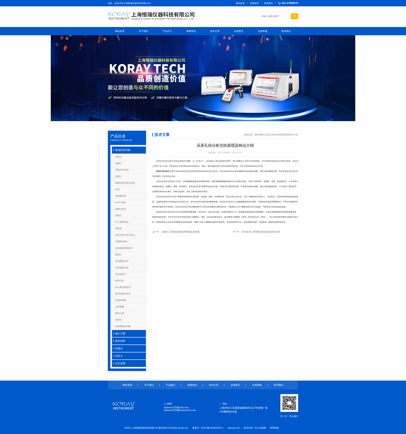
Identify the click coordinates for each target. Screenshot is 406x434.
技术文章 (215, 31)
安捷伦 (119, 348)
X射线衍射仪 (121, 241)
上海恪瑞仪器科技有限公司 (136, 3)
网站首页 (119, 31)
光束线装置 (120, 196)
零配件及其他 (121, 170)
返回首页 (240, 3)
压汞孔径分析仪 (163, 171)
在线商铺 (262, 31)
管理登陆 (274, 428)
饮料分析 (119, 280)
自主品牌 (120, 363)
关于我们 (143, 31)
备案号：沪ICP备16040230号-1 (208, 428)
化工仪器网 (260, 428)
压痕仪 (118, 215)
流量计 (118, 163)
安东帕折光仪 (121, 261)
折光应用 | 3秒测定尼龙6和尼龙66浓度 (261, 232)
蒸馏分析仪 (120, 209)
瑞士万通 (120, 333)
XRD (117, 189)
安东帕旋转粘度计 (124, 248)
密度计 (118, 254)
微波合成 (119, 313)
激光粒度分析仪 (123, 293)
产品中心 (167, 31)
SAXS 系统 (120, 202)
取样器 (118, 228)
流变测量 (119, 306)
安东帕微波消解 (123, 326)
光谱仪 (118, 319)
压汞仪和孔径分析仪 (125, 235)
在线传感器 (120, 300)
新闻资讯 (191, 31)
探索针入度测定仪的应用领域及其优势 (181, 232)
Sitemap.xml (234, 428)
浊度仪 (118, 156)
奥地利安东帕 (122, 150)
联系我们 (268, 3)
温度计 (118, 176)
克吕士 (119, 356)
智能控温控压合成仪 (125, 183)
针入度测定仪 (121, 222)
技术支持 (259, 134)
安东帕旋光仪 (121, 267)
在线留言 (254, 3)
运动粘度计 (120, 274)
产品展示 (170, 385)
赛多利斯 (120, 341)
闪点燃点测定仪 (123, 287)
